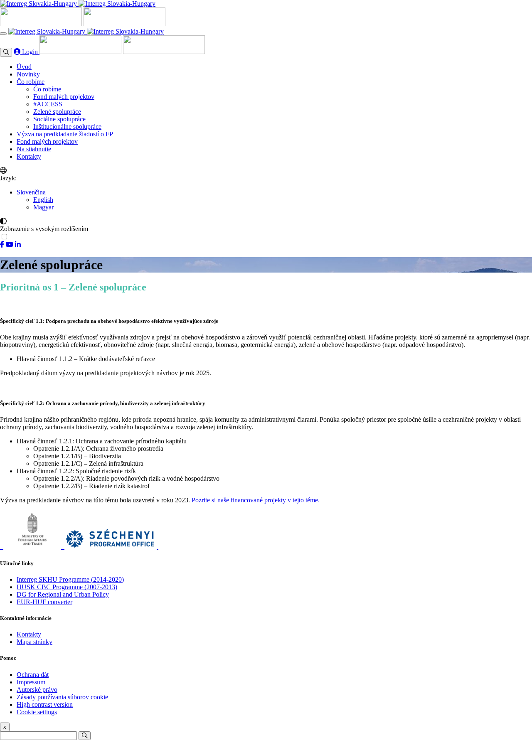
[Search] (85, 735)
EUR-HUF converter (44, 601)
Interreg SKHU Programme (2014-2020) (70, 579)
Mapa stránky (34, 641)
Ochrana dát (33, 674)
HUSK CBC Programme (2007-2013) (67, 586)
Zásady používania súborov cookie (62, 697)
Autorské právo (37, 689)
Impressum (31, 682)
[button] (31, 192)
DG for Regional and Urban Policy (63, 594)
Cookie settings (37, 711)
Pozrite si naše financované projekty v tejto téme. (256, 500)
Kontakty (29, 634)
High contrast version (45, 704)
